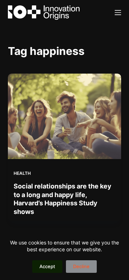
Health (22, 173)
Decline (81, 266)
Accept (47, 266)
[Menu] (118, 12)
